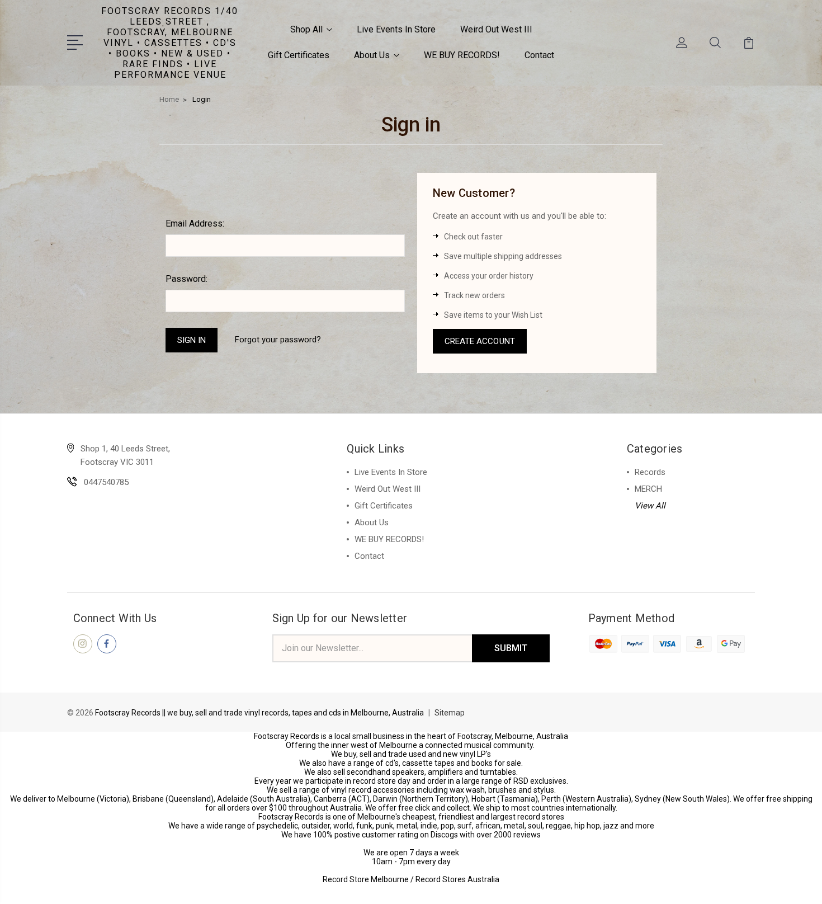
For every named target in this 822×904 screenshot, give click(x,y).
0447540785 (106, 482)
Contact (539, 55)
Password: (186, 279)
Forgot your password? (278, 340)
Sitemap (449, 712)
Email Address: (195, 223)
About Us (372, 55)
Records (650, 472)
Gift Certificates (298, 55)
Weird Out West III (496, 29)
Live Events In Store (396, 29)
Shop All (306, 29)
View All (650, 506)
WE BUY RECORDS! (462, 55)
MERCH (648, 489)
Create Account (480, 341)
